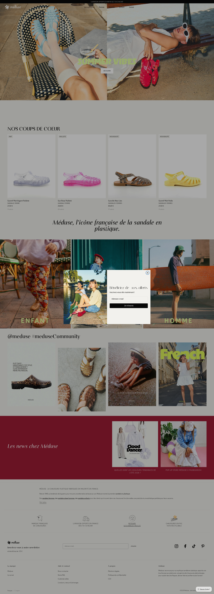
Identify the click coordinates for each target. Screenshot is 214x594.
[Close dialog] (147, 273)
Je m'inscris (128, 306)
